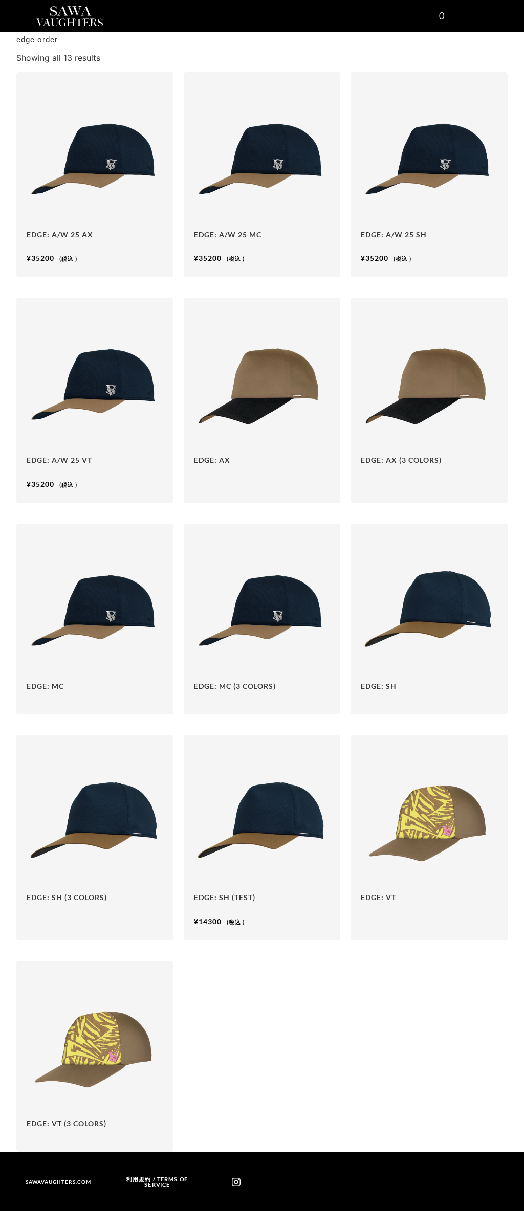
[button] (424, 16)
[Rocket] (253, 1182)
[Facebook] (270, 1182)
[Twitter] (288, 1182)
